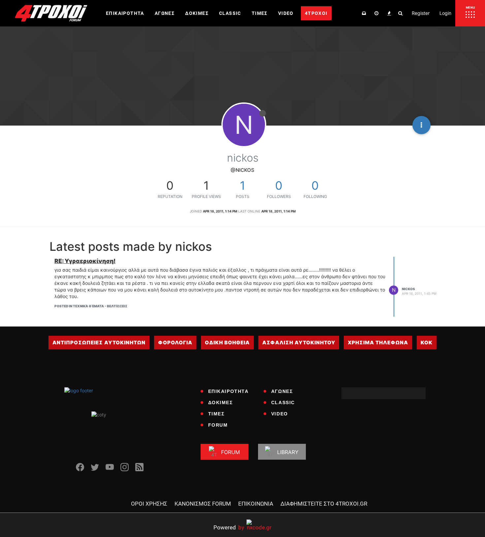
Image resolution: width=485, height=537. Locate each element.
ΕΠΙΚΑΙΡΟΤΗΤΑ (228, 391)
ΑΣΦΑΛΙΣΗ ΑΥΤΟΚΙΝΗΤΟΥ (298, 342)
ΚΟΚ (427, 342)
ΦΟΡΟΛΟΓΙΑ (175, 342)
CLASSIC (283, 402)
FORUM (218, 425)
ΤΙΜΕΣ (216, 413)
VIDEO (279, 413)
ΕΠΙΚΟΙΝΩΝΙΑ (255, 503)
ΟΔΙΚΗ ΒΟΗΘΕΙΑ (227, 342)
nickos (408, 289)
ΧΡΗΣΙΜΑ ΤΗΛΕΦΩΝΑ (378, 342)
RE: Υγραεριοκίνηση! (84, 260)
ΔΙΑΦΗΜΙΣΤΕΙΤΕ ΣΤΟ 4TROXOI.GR (323, 503)
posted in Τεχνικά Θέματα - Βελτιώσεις (90, 306)
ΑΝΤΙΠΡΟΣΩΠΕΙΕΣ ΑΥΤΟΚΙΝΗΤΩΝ (99, 342)
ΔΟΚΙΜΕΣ (220, 402)
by (228, 527)
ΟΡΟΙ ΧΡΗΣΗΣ (149, 503)
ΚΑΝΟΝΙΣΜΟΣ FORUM (203, 503)
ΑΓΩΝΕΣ (282, 391)
